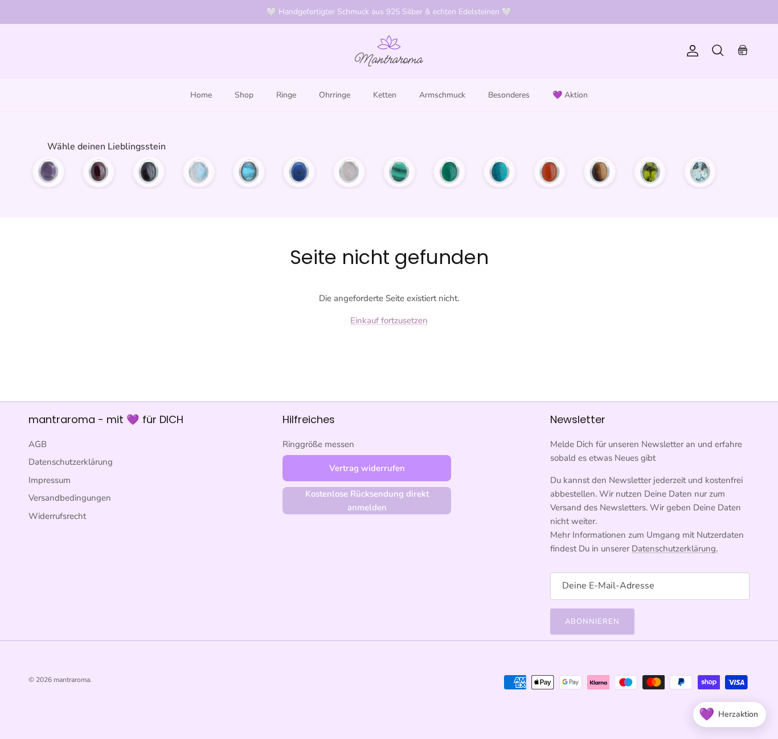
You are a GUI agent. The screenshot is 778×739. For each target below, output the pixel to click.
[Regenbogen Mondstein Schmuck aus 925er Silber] (199, 172)
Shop (244, 95)
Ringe (286, 95)
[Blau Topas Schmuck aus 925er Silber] (700, 172)
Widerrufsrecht (57, 516)
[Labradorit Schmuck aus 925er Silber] (249, 172)
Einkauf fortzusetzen (389, 320)
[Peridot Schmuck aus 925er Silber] (650, 172)
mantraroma (72, 679)
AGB (37, 444)
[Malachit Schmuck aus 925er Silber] (399, 172)
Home (201, 95)
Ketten (384, 95)
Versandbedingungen (69, 498)
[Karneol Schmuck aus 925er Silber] (550, 172)
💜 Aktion (570, 95)
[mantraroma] (389, 51)
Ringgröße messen (318, 444)
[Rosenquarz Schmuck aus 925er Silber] (349, 172)
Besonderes (509, 95)
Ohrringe (334, 95)
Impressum (49, 480)
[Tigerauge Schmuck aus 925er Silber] (600, 172)
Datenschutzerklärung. (675, 548)
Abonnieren (592, 621)
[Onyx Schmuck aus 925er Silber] (149, 172)
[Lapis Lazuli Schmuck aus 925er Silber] (299, 172)
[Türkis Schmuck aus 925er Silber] (499, 172)
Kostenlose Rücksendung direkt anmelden (367, 500)
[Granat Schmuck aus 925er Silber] (98, 172)
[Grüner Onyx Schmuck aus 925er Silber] (449, 172)
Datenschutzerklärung (70, 462)
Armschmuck (442, 95)
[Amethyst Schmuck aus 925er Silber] (48, 172)
